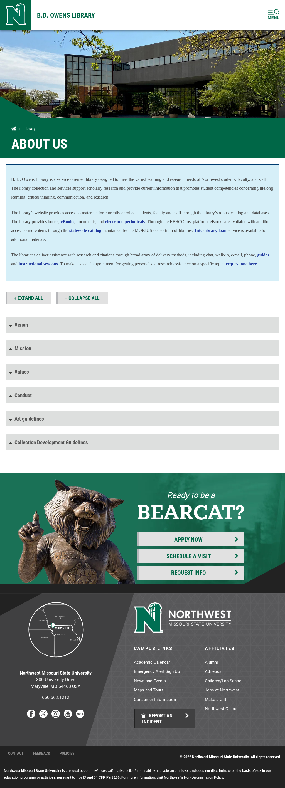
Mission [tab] (22, 348)
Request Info (188, 572)
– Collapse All (82, 298)
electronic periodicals (125, 221)
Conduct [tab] (23, 395)
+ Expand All (28, 298)
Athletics (213, 671)
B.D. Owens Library (66, 15)
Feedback (41, 753)
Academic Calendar (152, 662)
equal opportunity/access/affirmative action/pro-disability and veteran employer (129, 771)
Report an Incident (157, 718)
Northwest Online (221, 708)
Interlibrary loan (211, 230)
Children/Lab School (224, 680)
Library (29, 128)
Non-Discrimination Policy (203, 777)
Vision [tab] (21, 324)
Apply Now (188, 539)
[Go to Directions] (55, 662)
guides (263, 255)
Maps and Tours (149, 690)
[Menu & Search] (273, 15)
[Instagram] (55, 716)
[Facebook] (31, 716)
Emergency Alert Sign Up (157, 671)
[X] (43, 716)
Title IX (81, 777)
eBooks (67, 221)
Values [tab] (21, 371)
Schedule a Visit (188, 556)
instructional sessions (38, 263)
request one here (241, 263)
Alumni (211, 662)
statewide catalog (85, 230)
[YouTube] (68, 716)
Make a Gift (215, 699)
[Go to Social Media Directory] (80, 716)
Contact (16, 753)
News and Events (150, 680)
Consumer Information (155, 699)
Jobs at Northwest (222, 690)
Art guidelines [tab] (29, 418)
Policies (67, 753)
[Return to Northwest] (15, 15)
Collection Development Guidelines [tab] (51, 442)
